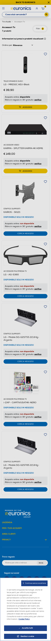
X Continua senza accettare (34, 583)
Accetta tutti (27, 628)
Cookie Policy (24, 619)
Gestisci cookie (27, 636)
